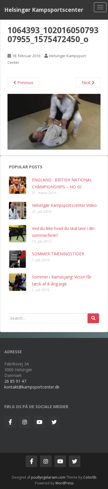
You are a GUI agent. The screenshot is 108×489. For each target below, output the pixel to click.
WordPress (64, 483)
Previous (24, 82)
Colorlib (89, 477)
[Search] (93, 318)
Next (87, 82)
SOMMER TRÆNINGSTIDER (58, 253)
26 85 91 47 (15, 381)
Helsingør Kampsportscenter (43, 10)
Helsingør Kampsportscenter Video (64, 205)
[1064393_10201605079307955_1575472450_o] (54, 121)
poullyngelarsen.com (48, 477)
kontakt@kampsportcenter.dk (31, 387)
